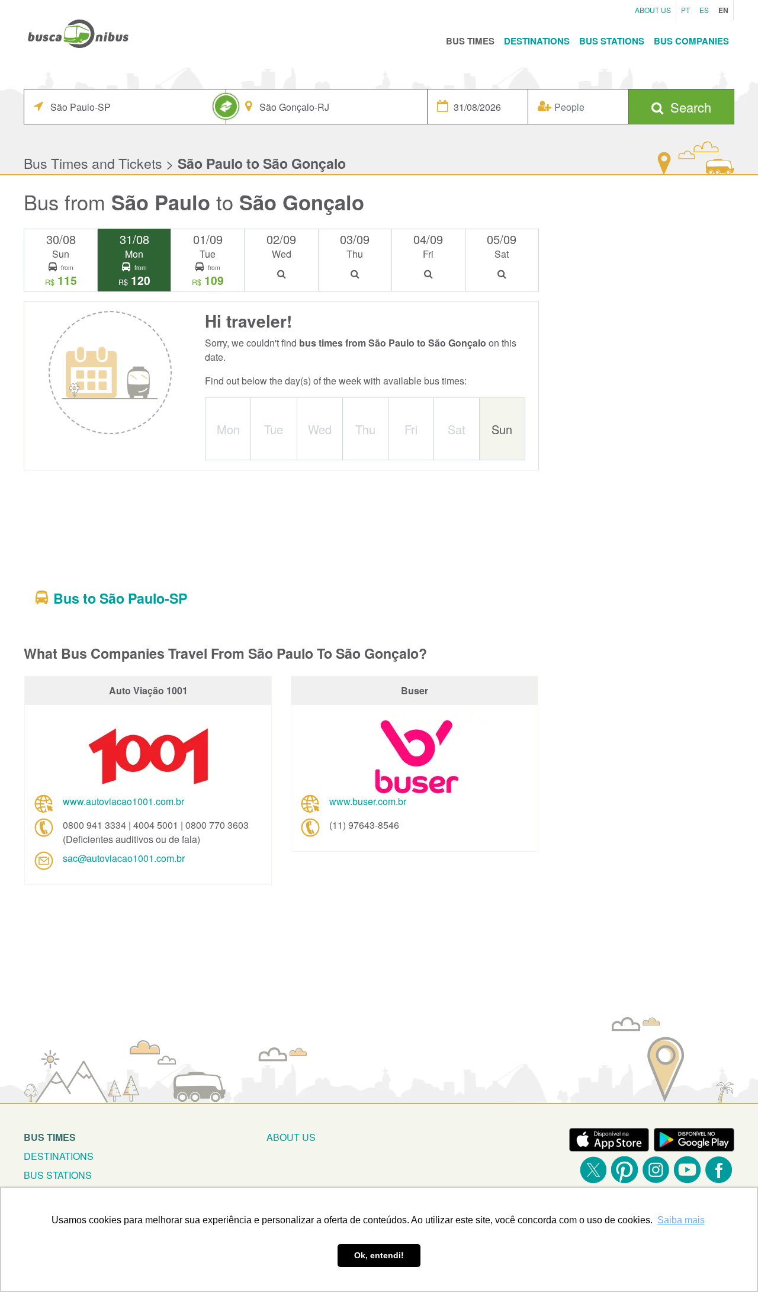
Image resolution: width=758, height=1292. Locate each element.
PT (685, 10)
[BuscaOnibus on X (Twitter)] (593, 1169)
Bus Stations (611, 40)
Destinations (537, 40)
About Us (653, 10)
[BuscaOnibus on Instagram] (656, 1169)
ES (704, 10)
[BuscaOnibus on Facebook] (718, 1169)
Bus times (50, 1137)
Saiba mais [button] (681, 1220)
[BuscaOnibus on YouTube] (687, 1169)
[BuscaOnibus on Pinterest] (624, 1169)
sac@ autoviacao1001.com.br (124, 858)
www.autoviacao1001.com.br (123, 801)
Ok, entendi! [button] (379, 1255)
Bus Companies (691, 40)
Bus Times (470, 40)
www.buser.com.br (367, 801)
